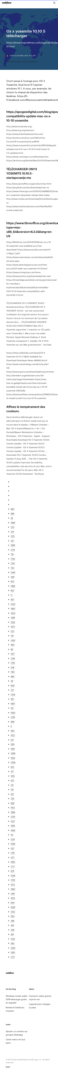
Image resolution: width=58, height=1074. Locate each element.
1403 (13, 613)
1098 (13, 753)
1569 (13, 843)
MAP (8, 1066)
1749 (13, 717)
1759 (13, 879)
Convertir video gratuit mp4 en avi (40, 997)
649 (12, 902)
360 (12, 730)
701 (12, 689)
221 (12, 784)
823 (12, 581)
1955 (13, 825)
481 (12, 934)
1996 (13, 812)
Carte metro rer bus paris (15, 1041)
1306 (13, 875)
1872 (13, 735)
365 (12, 943)
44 (12, 834)
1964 (13, 888)
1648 (13, 830)
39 (12, 680)
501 (12, 780)
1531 (13, 536)
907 (12, 599)
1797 (13, 852)
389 (12, 576)
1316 (13, 839)
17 (12, 594)
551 (12, 794)
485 (12, 644)
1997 (13, 748)
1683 (13, 608)
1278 (13, 549)
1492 (13, 952)
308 (12, 929)
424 (12, 925)
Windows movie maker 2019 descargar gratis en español (17, 999)
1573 (13, 884)
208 (12, 667)
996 (12, 721)
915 (12, 698)
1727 (13, 956)
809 (12, 685)
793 (12, 798)
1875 (13, 898)
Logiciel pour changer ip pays (39, 1006)
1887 (13, 703)
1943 (13, 757)
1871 (13, 653)
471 (12, 771)
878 (12, 870)
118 (12, 635)
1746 (13, 658)
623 (12, 766)
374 (12, 531)
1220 (13, 938)
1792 (13, 662)
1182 (13, 671)
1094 (13, 947)
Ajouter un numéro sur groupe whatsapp (17, 1033)
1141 (12, 527)
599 (12, 744)
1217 (12, 857)
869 (12, 676)
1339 (13, 694)
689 (12, 513)
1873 (13, 626)
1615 (13, 775)
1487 (13, 893)
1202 (13, 911)
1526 (13, 622)
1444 (13, 640)
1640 (13, 712)
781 (12, 554)
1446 (13, 572)
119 (12, 789)
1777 (13, 866)
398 (12, 920)
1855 (13, 861)
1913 (13, 807)
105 (12, 848)
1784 (13, 558)
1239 (13, 816)
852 (12, 590)
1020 (13, 604)
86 (12, 649)
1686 (13, 585)
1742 (13, 563)
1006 (13, 762)
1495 (13, 617)
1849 (13, 907)
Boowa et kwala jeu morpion (15, 1009)
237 (12, 540)
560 (12, 916)
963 (12, 508)
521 (12, 739)
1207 (13, 821)
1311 (12, 631)
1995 (13, 545)
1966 (13, 522)
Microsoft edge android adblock (22, 61)
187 (12, 708)
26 (12, 517)
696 (12, 803)
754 (12, 567)
